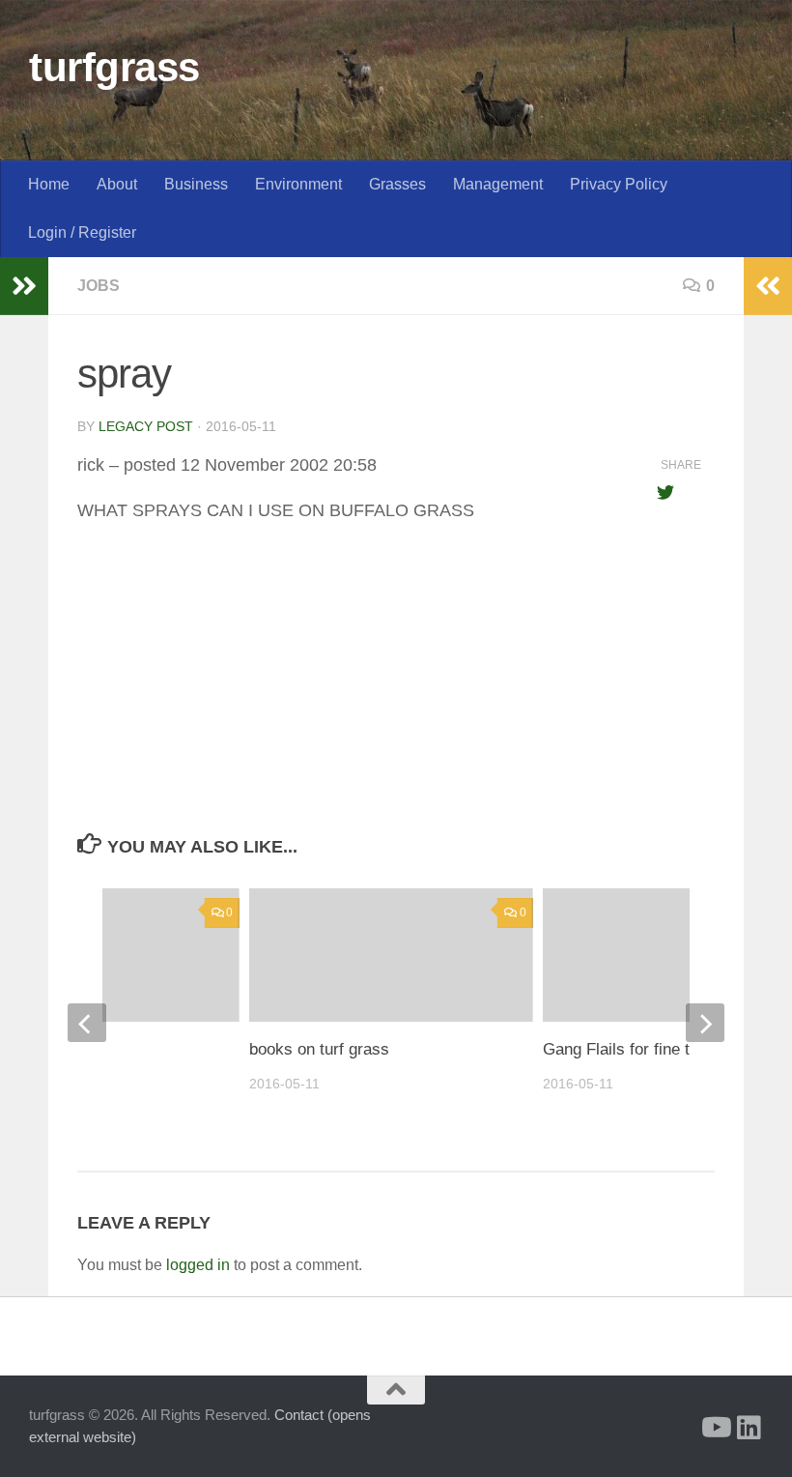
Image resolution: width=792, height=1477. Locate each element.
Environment (298, 184)
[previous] (87, 1022)
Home (49, 184)
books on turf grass (319, 1049)
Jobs (98, 285)
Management (498, 184)
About (117, 184)
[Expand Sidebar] (24, 286)
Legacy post (146, 426)
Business (196, 184)
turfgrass (114, 67)
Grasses (397, 184)
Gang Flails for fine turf (626, 1049)
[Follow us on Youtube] (714, 1427)
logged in (198, 1265)
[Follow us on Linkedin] (749, 1427)
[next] (705, 1022)
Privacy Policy (618, 184)
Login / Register (82, 232)
